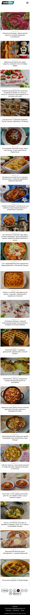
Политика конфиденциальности (15, 608)
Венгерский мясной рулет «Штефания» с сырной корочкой (15, 552)
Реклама (8, 610)
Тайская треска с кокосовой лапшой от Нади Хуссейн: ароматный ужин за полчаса (15, 467)
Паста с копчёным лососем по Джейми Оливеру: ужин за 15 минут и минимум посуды (15, 524)
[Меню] (27, 2)
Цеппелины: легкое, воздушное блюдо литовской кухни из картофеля (15, 380)
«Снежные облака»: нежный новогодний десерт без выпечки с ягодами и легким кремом (15, 323)
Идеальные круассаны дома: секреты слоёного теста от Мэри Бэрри (15, 64)
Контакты (16, 610)
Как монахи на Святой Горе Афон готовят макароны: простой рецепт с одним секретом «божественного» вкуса (15, 237)
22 (10, 593)
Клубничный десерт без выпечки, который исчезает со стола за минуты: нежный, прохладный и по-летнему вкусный (15, 93)
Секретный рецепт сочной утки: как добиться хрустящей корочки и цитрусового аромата (15, 207)
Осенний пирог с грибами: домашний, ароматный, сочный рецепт (15, 351)
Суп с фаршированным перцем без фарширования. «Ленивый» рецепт (15, 264)
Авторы (15, 606)
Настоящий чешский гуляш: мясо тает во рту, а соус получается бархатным (15, 150)
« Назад (5, 590)
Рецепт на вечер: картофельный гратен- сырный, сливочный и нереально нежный (15, 294)
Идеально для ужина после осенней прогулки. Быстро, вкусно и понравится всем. (15, 409)
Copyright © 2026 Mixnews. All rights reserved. (15, 613)
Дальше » (17, 593)
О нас (22, 610)
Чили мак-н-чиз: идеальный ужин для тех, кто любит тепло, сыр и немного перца (15, 495)
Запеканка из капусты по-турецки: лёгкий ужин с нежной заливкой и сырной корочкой (15, 179)
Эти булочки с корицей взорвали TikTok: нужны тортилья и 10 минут (15, 120)
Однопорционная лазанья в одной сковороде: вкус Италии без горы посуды (15, 438)
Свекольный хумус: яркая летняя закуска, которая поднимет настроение (15, 35)
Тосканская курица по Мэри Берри (15, 580)
